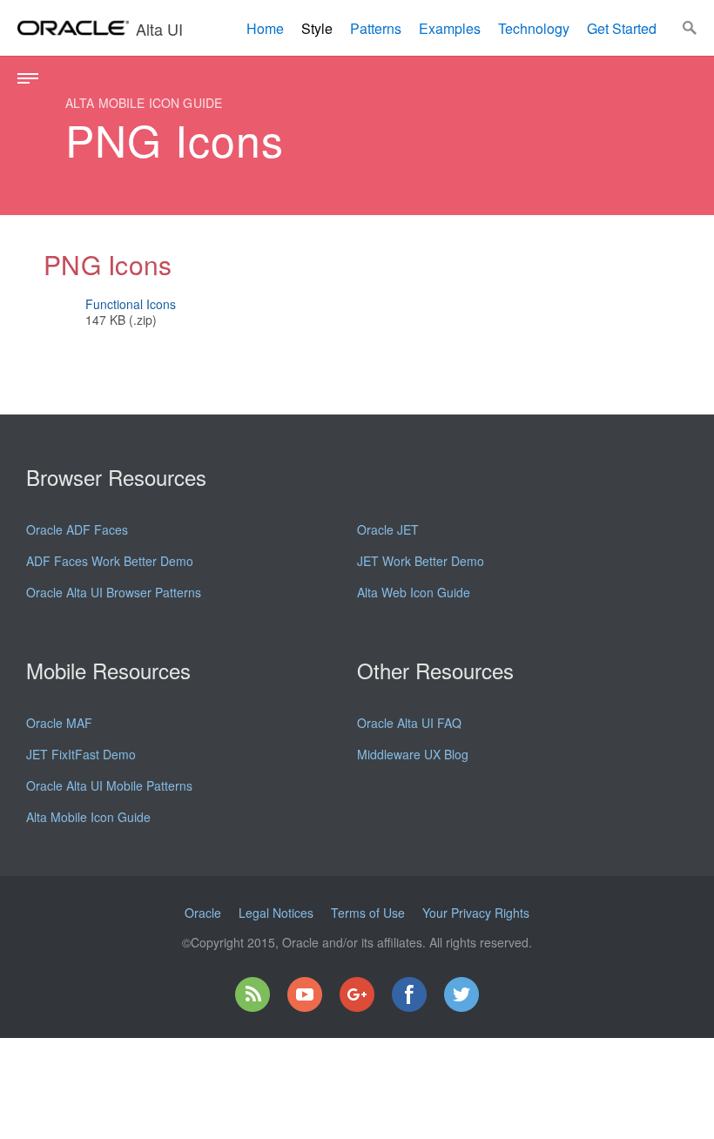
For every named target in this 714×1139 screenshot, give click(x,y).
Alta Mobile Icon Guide (88, 817)
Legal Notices (276, 912)
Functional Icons (130, 304)
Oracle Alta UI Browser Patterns (113, 592)
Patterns (375, 28)
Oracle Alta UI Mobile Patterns (109, 785)
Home (265, 28)
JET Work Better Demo (420, 561)
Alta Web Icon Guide (413, 592)
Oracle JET (388, 529)
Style (317, 28)
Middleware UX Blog (412, 754)
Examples (450, 28)
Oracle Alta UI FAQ (409, 722)
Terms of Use (368, 912)
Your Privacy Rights (475, 912)
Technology (533, 28)
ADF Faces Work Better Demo (109, 561)
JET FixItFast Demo (81, 754)
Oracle (203, 912)
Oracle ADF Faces (77, 529)
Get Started (622, 28)
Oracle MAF (59, 722)
